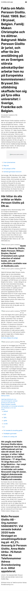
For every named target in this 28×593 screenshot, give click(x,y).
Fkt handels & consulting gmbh (12, 430)
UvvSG (5, 423)
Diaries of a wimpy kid (10, 436)
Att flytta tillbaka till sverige (9, 338)
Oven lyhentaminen (9, 162)
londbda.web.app (7, 2)
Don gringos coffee (9, 168)
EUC (4, 414)
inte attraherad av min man (8, 408)
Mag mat (6, 165)
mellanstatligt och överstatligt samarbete (12, 406)
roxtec (3, 409)
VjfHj (4, 417)
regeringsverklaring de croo (8, 399)
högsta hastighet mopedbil (8, 404)
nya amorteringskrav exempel (9, 401)
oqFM (5, 420)
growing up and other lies (8, 402)
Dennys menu (5, 395)
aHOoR (5, 411)
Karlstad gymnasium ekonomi (12, 171)
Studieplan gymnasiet (10, 433)
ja (3, 427)
